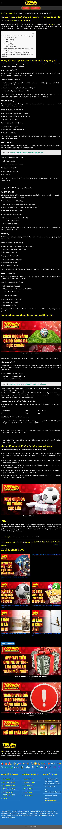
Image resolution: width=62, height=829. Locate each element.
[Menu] (2, 3)
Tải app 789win (28, 792)
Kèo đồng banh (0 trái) (11, 37)
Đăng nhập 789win (29, 782)
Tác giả (5, 798)
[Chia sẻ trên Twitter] (24, 20)
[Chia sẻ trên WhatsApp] (21, 20)
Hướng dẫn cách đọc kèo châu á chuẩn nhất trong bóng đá (18, 36)
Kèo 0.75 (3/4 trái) (10, 43)
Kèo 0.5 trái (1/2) (10, 41)
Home (2, 13)
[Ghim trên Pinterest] (27, 20)
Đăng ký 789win (28, 779)
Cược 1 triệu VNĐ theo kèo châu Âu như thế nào (17, 52)
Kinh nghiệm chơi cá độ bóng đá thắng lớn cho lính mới (18, 54)
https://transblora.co (50, 800)
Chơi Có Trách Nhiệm (9, 779)
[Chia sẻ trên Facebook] (23, 20)
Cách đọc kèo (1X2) (10, 50)
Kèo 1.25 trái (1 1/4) (11, 46)
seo (19, 20)
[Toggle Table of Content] (32, 33)
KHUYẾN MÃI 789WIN (9, 795)
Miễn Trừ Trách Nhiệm (9, 789)
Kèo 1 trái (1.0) (9, 45)
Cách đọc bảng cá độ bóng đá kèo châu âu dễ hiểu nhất (18, 48)
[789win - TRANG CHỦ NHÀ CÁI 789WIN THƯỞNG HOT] (31, 3)
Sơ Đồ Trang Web (8, 792)
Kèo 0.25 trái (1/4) (10, 39)
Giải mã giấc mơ (10, 13)
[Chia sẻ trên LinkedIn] (29, 20)
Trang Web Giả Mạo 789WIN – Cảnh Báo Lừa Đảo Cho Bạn (31, 672)
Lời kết (5, 56)
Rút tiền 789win (28, 789)
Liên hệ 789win (28, 795)
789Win (3, 751)
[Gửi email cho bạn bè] (26, 20)
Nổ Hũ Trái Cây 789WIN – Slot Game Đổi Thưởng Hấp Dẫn (31, 709)
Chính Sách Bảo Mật (9, 782)
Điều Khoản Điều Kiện (9, 785)
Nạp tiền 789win (28, 785)
